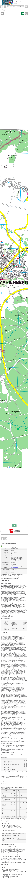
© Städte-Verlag (25, 526)
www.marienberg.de (15, 567)
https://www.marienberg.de (8, 543)
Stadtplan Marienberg (18, 269)
